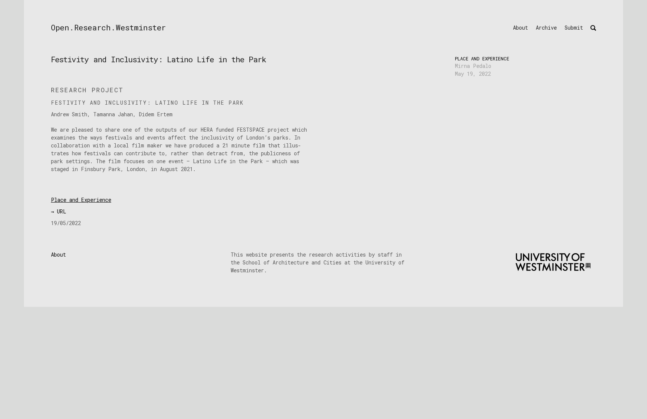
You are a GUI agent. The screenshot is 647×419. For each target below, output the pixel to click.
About (520, 27)
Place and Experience (482, 59)
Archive (546, 27)
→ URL (58, 211)
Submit (574, 27)
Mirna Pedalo (473, 65)
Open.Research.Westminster (108, 27)
